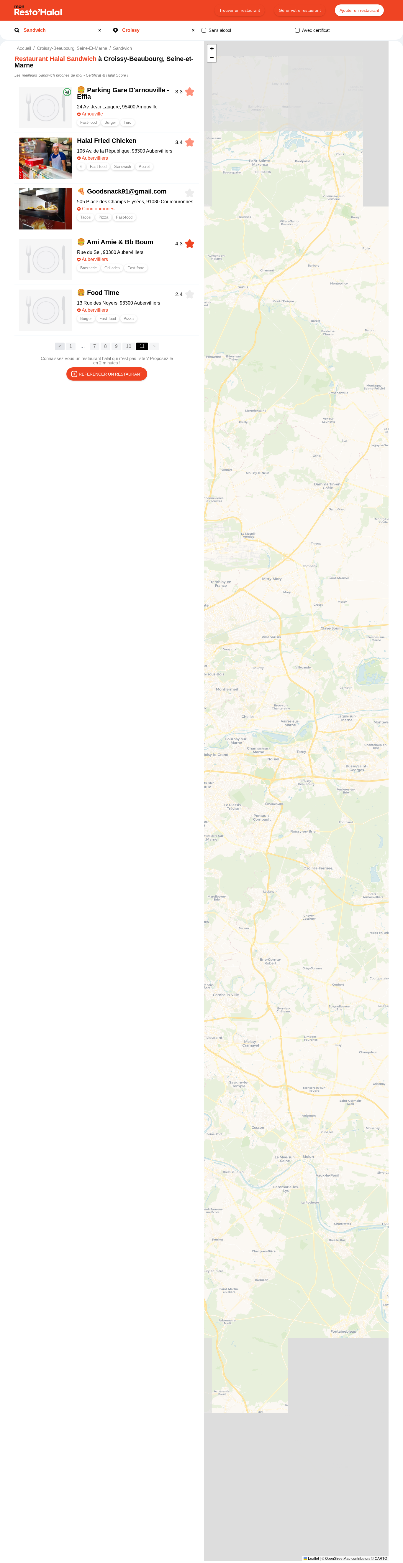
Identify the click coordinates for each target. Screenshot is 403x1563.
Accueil (24, 48)
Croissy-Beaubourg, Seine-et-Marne (72, 48)
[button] (211, 48)
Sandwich (122, 48)
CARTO (381, 1559)
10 (128, 346)
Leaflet (313, 1559)
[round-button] (100, 30)
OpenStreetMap (337, 1559)
